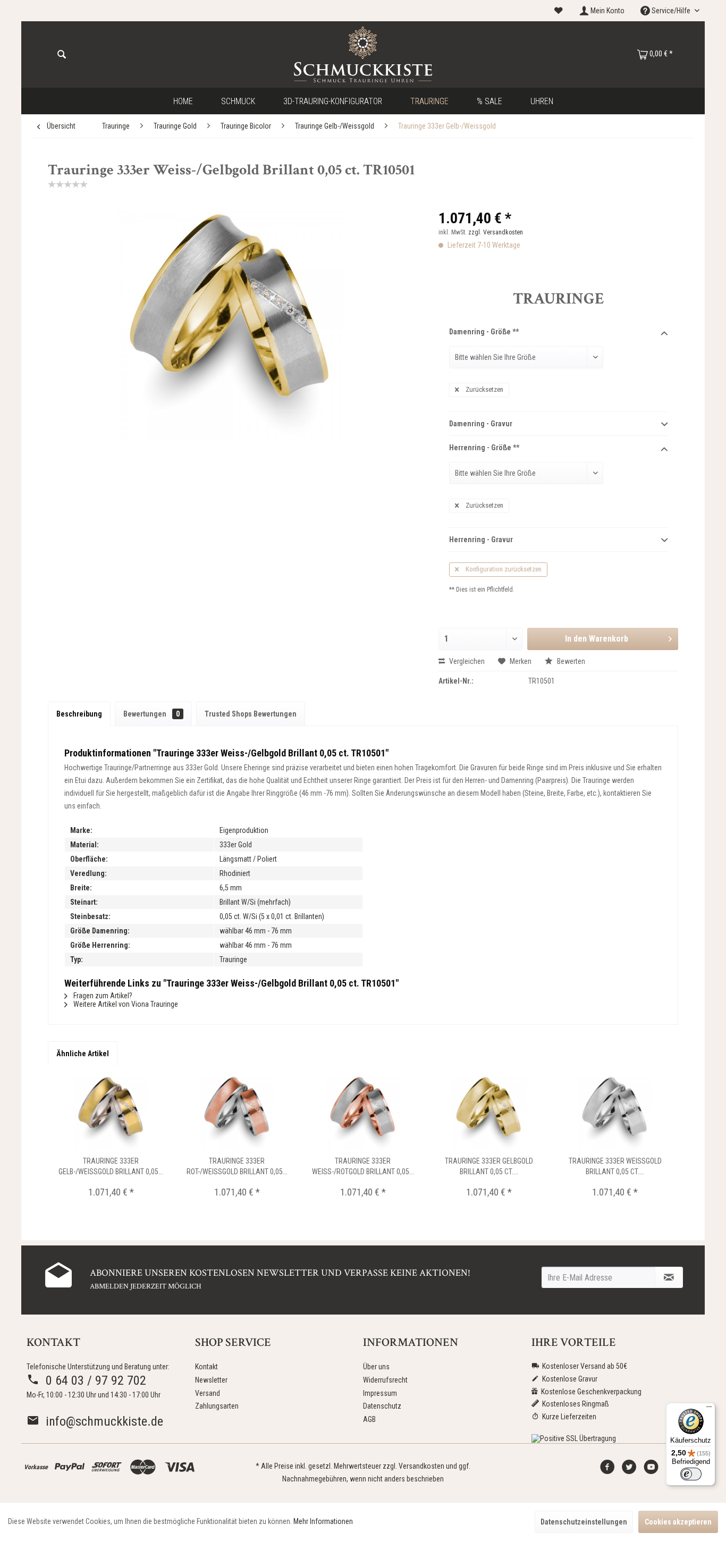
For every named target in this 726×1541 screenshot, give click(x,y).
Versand (207, 1393)
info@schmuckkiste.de (101, 1421)
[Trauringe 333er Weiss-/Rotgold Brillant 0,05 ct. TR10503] (362, 1113)
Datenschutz (382, 1406)
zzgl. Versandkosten (495, 232)
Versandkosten (421, 1466)
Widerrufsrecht (385, 1380)
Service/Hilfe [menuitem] (671, 10)
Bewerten (570, 661)
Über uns (376, 1366)
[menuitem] (558, 11)
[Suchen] (61, 54)
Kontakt (206, 1366)
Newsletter (211, 1380)
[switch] (691, 1474)
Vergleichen (466, 661)
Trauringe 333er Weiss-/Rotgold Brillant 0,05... (363, 1166)
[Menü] (709, 1409)
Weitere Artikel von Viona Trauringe (125, 1004)
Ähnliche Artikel (82, 1053)
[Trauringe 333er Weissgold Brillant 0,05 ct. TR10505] (615, 1113)
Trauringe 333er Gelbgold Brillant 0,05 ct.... (489, 1166)
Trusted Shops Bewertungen (251, 714)
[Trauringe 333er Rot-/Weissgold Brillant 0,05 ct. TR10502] (236, 1113)
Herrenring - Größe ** (484, 447)
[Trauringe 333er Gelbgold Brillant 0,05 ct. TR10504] (489, 1113)
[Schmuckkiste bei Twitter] (629, 1470)
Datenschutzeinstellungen (584, 1522)
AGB (369, 1419)
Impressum (380, 1393)
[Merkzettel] (558, 10)
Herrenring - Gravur (481, 539)
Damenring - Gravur (480, 423)
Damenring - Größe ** (484, 331)
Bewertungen (151, 714)
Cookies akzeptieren (678, 1522)
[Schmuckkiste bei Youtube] (651, 1470)
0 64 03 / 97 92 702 (92, 1380)
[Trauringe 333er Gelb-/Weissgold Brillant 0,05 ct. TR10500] (110, 1113)
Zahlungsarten (217, 1406)
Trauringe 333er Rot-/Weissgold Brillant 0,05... (237, 1166)
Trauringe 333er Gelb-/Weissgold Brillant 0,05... (110, 1166)
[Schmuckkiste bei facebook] (607, 1470)
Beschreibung (79, 714)
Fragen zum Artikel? (102, 995)
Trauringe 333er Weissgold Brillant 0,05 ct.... (615, 1166)
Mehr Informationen (323, 1521)
